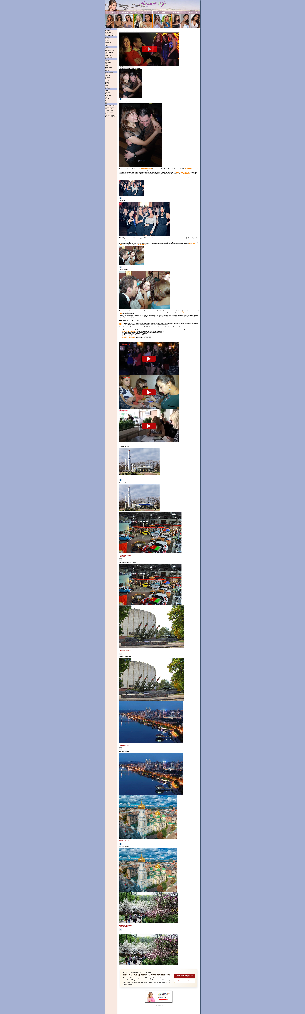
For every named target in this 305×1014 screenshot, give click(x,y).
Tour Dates (176, 12)
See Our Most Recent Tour (130, 68)
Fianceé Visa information (110, 107)
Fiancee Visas (108, 42)
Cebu (106, 87)
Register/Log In (192, 12)
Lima (106, 102)
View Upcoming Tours (184, 981)
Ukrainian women (146, 168)
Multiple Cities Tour (109, 55)
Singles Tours (108, 48)
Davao (106, 85)
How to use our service (110, 105)
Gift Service (107, 40)
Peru (106, 100)
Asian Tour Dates (109, 52)
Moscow (107, 60)
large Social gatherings (183, 172)
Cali (106, 97)
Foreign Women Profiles (128, 12)
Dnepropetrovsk (108, 67)
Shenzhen (107, 78)
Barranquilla (108, 95)
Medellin (107, 93)
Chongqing (107, 75)
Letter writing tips (109, 108)
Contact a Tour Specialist (185, 976)
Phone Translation (109, 38)
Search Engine (160, 12)
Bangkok (107, 82)
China (106, 73)
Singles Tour (144, 12)
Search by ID (108, 32)
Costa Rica (107, 98)
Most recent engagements (111, 115)
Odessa (107, 63)
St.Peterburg (108, 62)
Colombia (107, 90)
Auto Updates (108, 43)
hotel (120, 313)
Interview (107, 113)
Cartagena (107, 92)
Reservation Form (109, 57)
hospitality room (182, 312)
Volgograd (107, 70)
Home (113, 12)
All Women (107, 30)
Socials (121, 323)
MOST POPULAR (109, 33)
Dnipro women (186, 173)
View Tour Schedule (127, 67)
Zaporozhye (188, 168)
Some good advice (109, 110)
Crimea (106, 65)
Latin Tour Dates (108, 53)
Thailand (107, 80)
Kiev (106, 68)
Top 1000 (107, 45)
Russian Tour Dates (109, 50)
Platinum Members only (110, 35)
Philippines (107, 83)
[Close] (120, 99)
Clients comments (109, 112)
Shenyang (107, 77)
